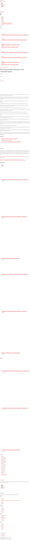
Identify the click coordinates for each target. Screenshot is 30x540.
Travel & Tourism (6, 67)
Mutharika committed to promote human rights (10, 44)
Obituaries (2, 467)
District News (3, 459)
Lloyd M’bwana (2, 80)
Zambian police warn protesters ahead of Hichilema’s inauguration (14, 39)
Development (3, 458)
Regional (3, 67)
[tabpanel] (15, 214)
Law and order (3, 464)
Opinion (2, 468)
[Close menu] (0, 14)
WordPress (10, 538)
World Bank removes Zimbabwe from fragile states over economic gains (14, 34)
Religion (2, 470)
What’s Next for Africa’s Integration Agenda (9, 47)
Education (2, 460)
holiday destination (7, 156)
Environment (2, 462)
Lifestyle (2, 465)
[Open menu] (0, 13)
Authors (2, 456)
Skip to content (1, 0)
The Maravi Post (2, 11)
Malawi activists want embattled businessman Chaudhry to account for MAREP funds (11, 141)
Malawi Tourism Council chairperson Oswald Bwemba (15, 156)
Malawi (1, 67)
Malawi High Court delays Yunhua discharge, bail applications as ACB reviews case (11, 142)
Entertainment (3, 461)
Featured (2, 463)
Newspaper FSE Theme (3, 538)
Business (2, 457)
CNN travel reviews (2, 156)
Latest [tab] (2, 164)
